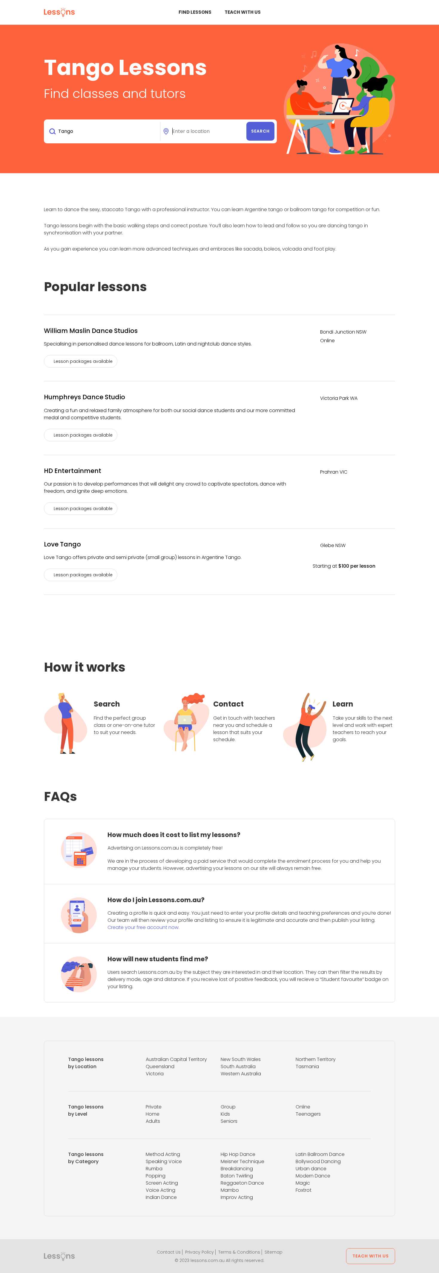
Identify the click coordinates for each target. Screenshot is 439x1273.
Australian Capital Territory (176, 1059)
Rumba (154, 1168)
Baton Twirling (237, 1175)
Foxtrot (303, 1190)
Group (228, 1106)
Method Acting (163, 1154)
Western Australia (241, 1073)
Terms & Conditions (239, 1252)
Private (154, 1106)
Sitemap (274, 1252)
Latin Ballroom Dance (320, 1154)
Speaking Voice (164, 1161)
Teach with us (243, 12)
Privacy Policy (199, 1252)
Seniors (229, 1121)
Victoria (155, 1073)
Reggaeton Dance (242, 1183)
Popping (155, 1175)
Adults (153, 1121)
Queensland (160, 1066)
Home (152, 1114)
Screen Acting (162, 1183)
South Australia (238, 1066)
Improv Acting (237, 1197)
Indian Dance (161, 1197)
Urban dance (311, 1168)
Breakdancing (237, 1168)
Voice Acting (160, 1190)
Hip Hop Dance (238, 1154)
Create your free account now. (143, 927)
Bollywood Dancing (318, 1161)
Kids (225, 1114)
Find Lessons (195, 12)
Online (303, 1106)
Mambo (230, 1190)
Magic (303, 1183)
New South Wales (241, 1059)
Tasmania (307, 1066)
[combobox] (103, 131)
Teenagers (308, 1114)
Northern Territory (316, 1059)
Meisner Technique (242, 1161)
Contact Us (169, 1252)
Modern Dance (313, 1175)
